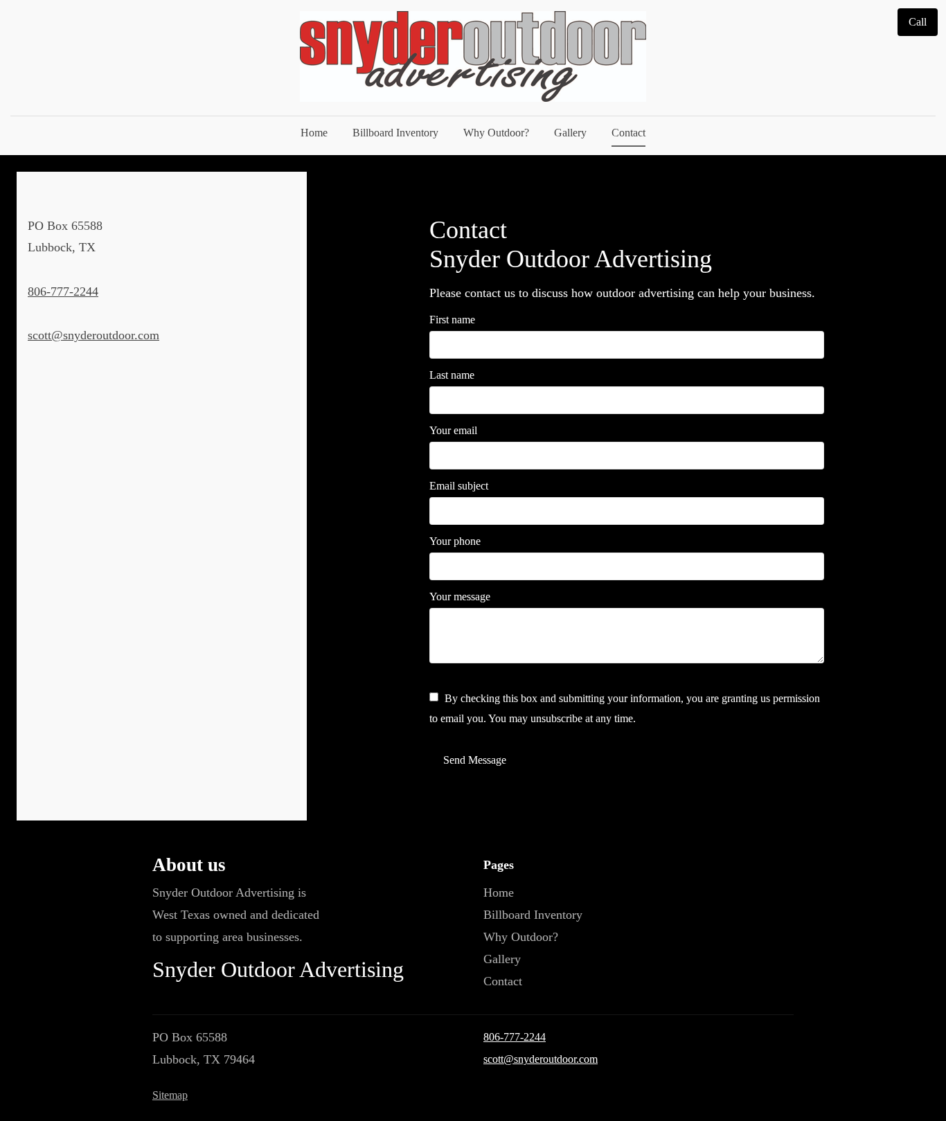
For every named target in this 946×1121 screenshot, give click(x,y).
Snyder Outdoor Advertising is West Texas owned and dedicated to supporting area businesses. (235, 915)
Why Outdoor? (496, 132)
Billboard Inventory (395, 132)
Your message (459, 596)
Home (314, 132)
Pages (498, 865)
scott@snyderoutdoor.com (93, 335)
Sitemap (170, 1095)
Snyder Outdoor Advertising (278, 970)
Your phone (455, 541)
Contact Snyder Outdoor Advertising (570, 244)
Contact (628, 132)
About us (189, 864)
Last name (451, 375)
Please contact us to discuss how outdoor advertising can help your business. (622, 293)
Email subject (458, 486)
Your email (453, 430)
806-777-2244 (63, 291)
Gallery (570, 132)
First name (452, 319)
